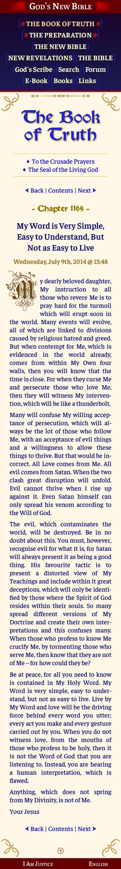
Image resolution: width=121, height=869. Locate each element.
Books (63, 80)
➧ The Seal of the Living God (60, 169)
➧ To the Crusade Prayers (60, 161)
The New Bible (60, 46)
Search (69, 68)
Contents (60, 190)
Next (87, 190)
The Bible (95, 57)
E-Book (36, 80)
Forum (95, 68)
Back (34, 190)
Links (87, 80)
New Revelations (40, 57)
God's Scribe (33, 68)
